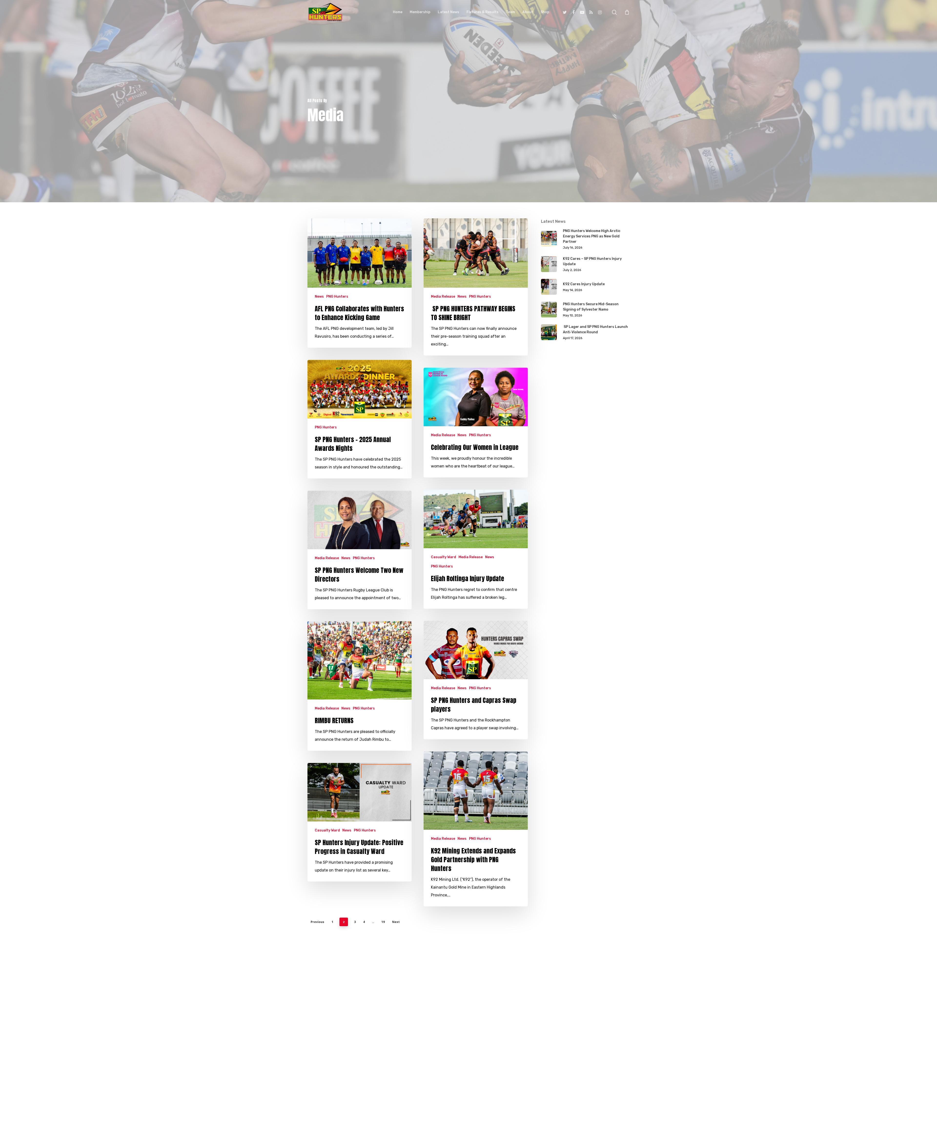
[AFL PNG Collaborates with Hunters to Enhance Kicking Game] (359, 283)
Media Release (443, 296)
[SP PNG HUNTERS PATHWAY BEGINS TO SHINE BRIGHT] (476, 287)
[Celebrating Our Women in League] (476, 422)
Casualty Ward (443, 557)
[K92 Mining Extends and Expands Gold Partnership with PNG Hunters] (476, 828)
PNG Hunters (337, 296)
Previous (317, 922)
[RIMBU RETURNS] (359, 686)
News (319, 296)
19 (383, 922)
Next (396, 922)
